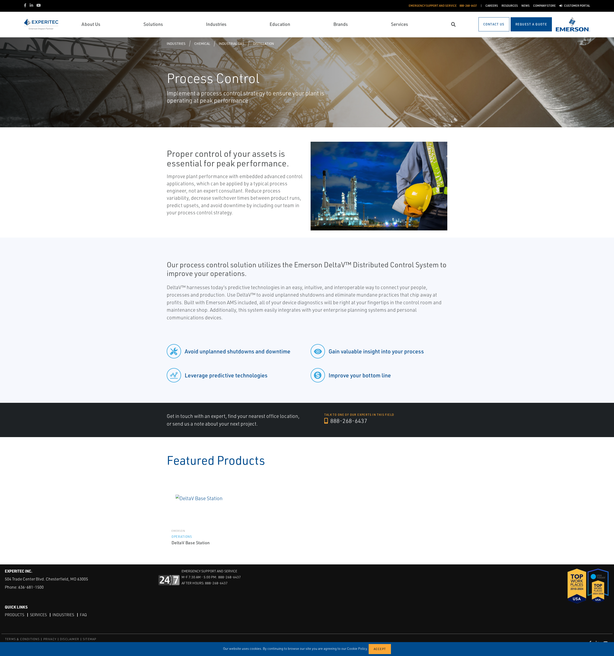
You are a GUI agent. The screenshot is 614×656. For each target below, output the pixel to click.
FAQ (83, 614)
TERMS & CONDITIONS (22, 639)
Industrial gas (231, 43)
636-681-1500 (31, 587)
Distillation (263, 43)
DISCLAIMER (69, 639)
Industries (176, 43)
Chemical (202, 43)
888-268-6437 (348, 420)
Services (38, 614)
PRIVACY (49, 639)
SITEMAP (89, 639)
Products (14, 614)
